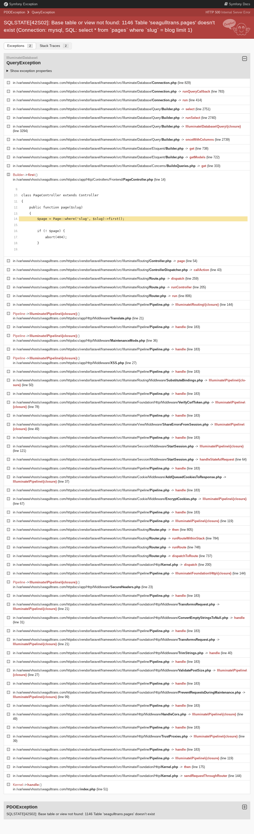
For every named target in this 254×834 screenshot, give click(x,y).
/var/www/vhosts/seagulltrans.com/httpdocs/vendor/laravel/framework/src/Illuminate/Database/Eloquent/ (100, 148)
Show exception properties (31, 71)
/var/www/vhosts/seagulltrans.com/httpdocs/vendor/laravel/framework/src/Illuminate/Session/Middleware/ (105, 446)
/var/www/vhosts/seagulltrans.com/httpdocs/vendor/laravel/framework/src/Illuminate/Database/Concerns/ (105, 166)
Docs (239, 4)
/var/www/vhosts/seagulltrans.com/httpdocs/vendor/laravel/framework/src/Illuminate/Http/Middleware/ (101, 714)
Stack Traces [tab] (53, 46)
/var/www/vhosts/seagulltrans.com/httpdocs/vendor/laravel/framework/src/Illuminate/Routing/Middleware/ (109, 380)
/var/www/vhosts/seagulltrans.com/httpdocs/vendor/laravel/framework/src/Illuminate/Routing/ (93, 261)
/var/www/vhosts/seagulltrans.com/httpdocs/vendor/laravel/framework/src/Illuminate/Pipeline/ (92, 304)
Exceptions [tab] (19, 46)
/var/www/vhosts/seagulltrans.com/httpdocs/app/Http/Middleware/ (73, 318)
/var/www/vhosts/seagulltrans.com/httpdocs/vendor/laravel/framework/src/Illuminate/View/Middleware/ (112, 424)
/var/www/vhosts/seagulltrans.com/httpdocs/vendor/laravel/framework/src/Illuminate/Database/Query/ (98, 109)
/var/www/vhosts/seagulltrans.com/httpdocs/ (55, 789)
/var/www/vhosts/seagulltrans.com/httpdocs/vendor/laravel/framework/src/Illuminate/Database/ (96, 83)
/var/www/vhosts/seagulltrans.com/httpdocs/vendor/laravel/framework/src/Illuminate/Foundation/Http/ (97, 565)
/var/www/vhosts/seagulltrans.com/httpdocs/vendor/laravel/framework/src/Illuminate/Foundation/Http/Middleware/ (112, 402)
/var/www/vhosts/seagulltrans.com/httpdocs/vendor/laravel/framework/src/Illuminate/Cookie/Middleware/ (119, 477)
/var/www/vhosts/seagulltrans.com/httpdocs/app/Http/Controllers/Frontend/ (84, 179)
